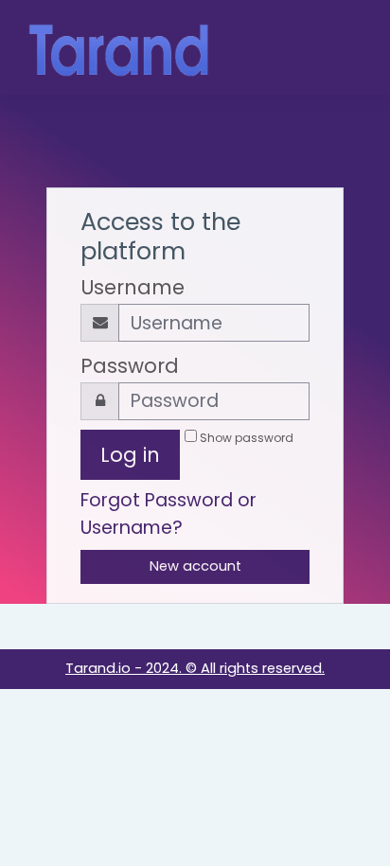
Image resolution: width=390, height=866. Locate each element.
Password (129, 366)
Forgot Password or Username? (168, 513)
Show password (246, 438)
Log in (339, 47)
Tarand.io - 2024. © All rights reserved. (195, 668)
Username (132, 287)
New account (195, 566)
